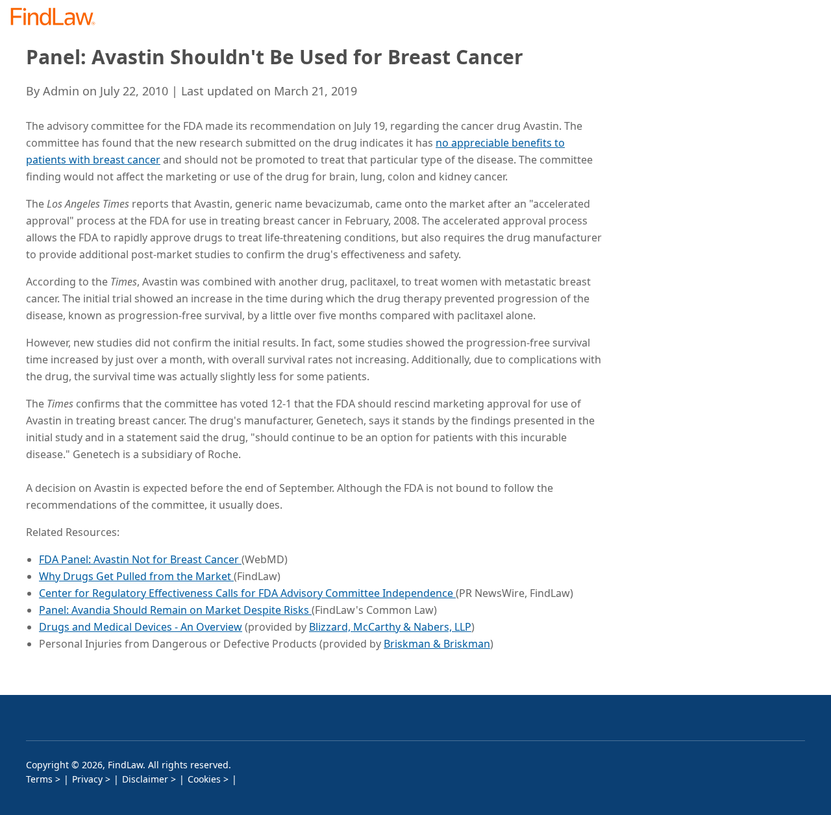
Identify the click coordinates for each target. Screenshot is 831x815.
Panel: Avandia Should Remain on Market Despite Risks (175, 610)
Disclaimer (145, 779)
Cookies (204, 779)
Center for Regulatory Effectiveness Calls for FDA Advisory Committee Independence (247, 593)
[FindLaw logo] (58, 18)
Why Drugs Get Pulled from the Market (136, 576)
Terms (39, 779)
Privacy (87, 779)
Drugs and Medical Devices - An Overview (140, 627)
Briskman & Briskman (437, 644)
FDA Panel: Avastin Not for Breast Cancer (140, 559)
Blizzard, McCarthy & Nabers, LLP (390, 627)
